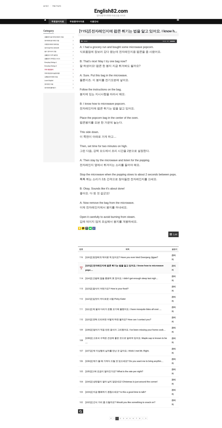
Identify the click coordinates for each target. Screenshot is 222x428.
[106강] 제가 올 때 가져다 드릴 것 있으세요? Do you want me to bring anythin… (124, 361)
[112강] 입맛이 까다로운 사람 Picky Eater (105, 299)
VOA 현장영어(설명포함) (52, 73)
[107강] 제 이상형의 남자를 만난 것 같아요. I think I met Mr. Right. (117, 351)
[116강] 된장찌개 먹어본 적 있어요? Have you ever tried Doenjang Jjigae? (121, 257)
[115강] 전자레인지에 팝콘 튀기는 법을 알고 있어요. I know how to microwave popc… (124, 267)
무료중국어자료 (77, 21)
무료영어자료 (57, 21)
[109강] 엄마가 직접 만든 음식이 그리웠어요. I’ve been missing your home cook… (125, 330)
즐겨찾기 (46, 6)
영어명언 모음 (49, 84)
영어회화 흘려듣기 (50, 88)
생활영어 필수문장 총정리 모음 (54, 37)
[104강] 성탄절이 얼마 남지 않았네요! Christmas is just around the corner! (121, 381)
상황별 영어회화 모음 (51, 77)
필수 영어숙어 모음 (50, 51)
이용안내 (94, 21)
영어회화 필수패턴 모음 (52, 40)
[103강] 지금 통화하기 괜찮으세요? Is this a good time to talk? (115, 392)
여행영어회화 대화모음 (52, 44)
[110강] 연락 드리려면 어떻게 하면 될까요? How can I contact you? (118, 319)
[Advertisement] (59, 127)
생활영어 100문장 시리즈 (52, 59)
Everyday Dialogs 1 (51, 62)
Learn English (49, 80)
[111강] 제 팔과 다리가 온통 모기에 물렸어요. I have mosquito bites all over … (123, 309)
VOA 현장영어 (49, 69)
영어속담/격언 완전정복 (52, 48)
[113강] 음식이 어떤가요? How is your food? (107, 288)
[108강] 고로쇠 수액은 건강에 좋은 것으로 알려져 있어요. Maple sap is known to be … (126, 340)
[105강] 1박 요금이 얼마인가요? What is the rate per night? (114, 371)
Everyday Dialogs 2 (51, 66)
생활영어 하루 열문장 (51, 55)
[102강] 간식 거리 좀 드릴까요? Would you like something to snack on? (120, 402)
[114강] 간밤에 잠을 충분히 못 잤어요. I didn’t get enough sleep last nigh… (121, 278)
